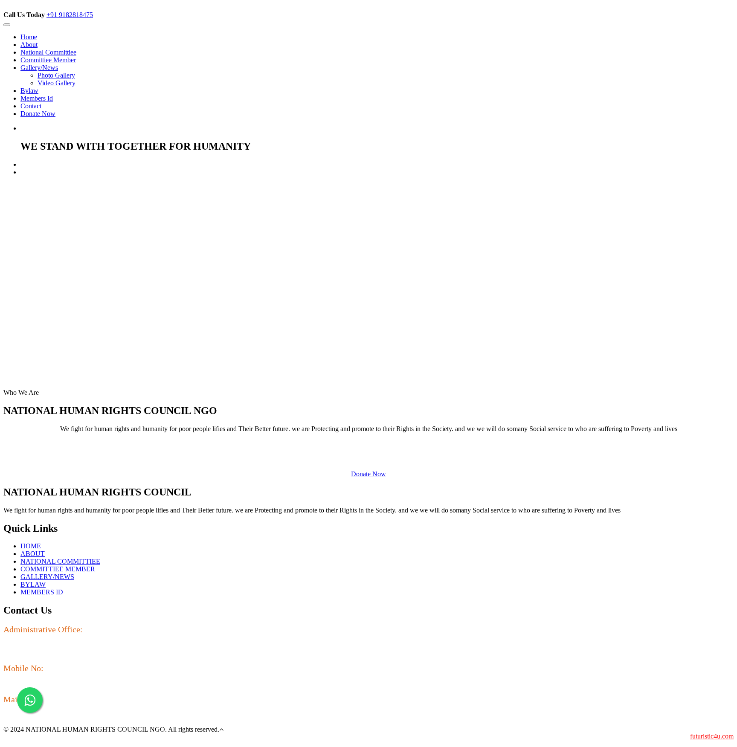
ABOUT (32, 553)
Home (28, 37)
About (29, 44)
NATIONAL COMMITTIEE (60, 561)
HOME (30, 546)
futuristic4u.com (712, 736)
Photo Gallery (56, 75)
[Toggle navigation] (6, 24)
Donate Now (37, 113)
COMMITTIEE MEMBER (57, 569)
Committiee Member (48, 60)
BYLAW (33, 584)
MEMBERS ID (41, 592)
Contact (30, 106)
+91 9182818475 (69, 14)
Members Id (36, 98)
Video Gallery (56, 83)
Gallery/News (39, 67)
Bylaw (29, 90)
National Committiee (48, 52)
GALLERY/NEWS (47, 576)
